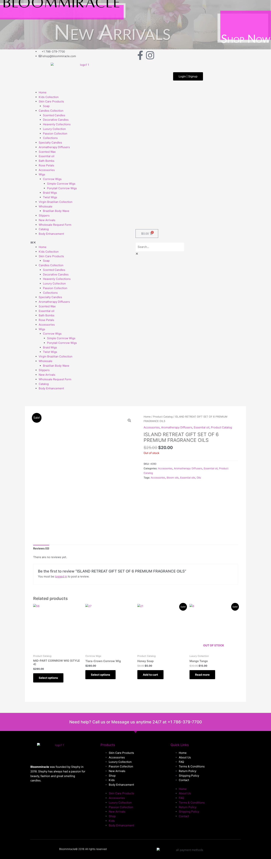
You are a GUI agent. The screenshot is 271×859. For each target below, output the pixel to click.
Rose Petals (46, 165)
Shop (112, 775)
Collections (50, 138)
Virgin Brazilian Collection (55, 202)
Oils (199, 477)
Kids (112, 780)
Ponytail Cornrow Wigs (62, 188)
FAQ (181, 762)
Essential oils (187, 477)
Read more (202, 674)
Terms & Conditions (192, 766)
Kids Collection (49, 97)
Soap (46, 106)
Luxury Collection (54, 129)
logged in (61, 576)
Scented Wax (47, 151)
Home (42, 92)
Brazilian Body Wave (56, 211)
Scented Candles (54, 115)
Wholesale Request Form (55, 224)
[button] (83, 242)
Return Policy (187, 771)
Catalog (44, 229)
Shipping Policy (189, 775)
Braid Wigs (50, 192)
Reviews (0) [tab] (41, 548)
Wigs (42, 174)
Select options (48, 678)
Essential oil (46, 156)
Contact (184, 780)
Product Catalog (163, 416)
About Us (185, 757)
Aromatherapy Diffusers (54, 147)
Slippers (44, 215)
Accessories (47, 170)
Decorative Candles (56, 119)
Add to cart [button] (150, 674)
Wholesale (45, 206)
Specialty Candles (50, 142)
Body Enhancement (51, 233)
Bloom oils (173, 477)
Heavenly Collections (57, 124)
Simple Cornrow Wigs (61, 183)
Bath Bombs (46, 161)
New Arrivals (47, 220)
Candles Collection (51, 110)
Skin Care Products (51, 101)
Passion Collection (55, 133)
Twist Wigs (50, 197)
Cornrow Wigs (52, 179)
